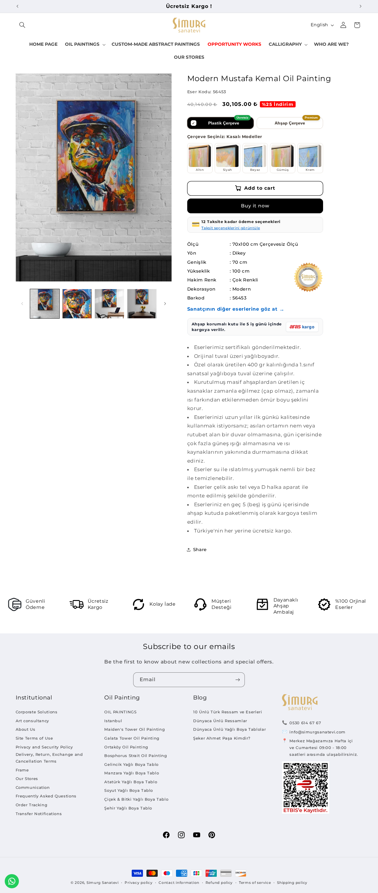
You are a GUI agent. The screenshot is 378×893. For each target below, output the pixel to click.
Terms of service (255, 883)
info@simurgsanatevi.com (317, 732)
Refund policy (219, 883)
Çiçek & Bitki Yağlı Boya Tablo (136, 799)
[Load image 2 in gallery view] (77, 303)
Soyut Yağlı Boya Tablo (128, 790)
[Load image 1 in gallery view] (44, 303)
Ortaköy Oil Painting (126, 747)
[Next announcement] (360, 6)
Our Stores (27, 778)
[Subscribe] (238, 679)
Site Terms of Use (34, 738)
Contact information (179, 883)
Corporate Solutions (37, 712)
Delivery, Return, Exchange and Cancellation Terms (49, 757)
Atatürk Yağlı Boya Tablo (130, 781)
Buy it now (255, 206)
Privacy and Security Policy (44, 747)
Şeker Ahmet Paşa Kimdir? (221, 738)
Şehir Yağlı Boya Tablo (128, 808)
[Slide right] (165, 303)
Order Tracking (32, 804)
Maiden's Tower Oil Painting (134, 729)
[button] (22, 25)
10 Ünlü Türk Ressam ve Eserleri (227, 712)
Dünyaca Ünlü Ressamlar (220, 720)
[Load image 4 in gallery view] (142, 303)
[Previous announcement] (17, 6)
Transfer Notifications (39, 813)
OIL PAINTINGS (120, 712)
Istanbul (113, 720)
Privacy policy (138, 883)
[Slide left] (22, 303)
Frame (22, 770)
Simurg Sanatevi (103, 883)
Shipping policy (292, 883)
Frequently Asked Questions (46, 796)
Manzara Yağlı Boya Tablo (131, 773)
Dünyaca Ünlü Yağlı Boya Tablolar (229, 729)
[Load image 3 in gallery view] (109, 303)
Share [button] (200, 549)
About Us (25, 729)
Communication (33, 787)
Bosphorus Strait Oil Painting (135, 755)
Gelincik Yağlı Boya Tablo (131, 764)
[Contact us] (12, 881)
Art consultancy (32, 720)
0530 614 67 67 (305, 722)
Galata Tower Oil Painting (131, 738)
